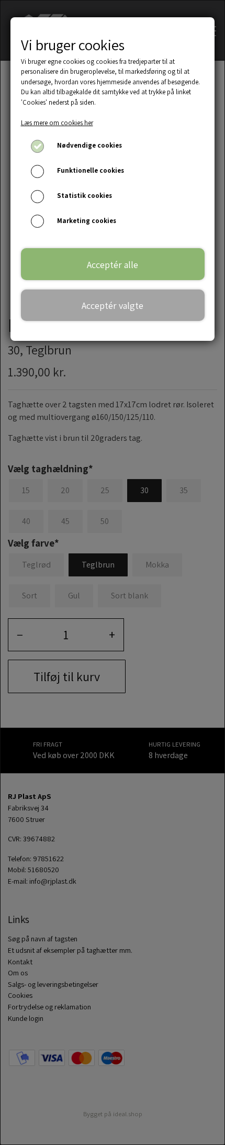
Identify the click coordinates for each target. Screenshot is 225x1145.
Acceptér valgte (112, 305)
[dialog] (112, 572)
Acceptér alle (112, 264)
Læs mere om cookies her (57, 122)
